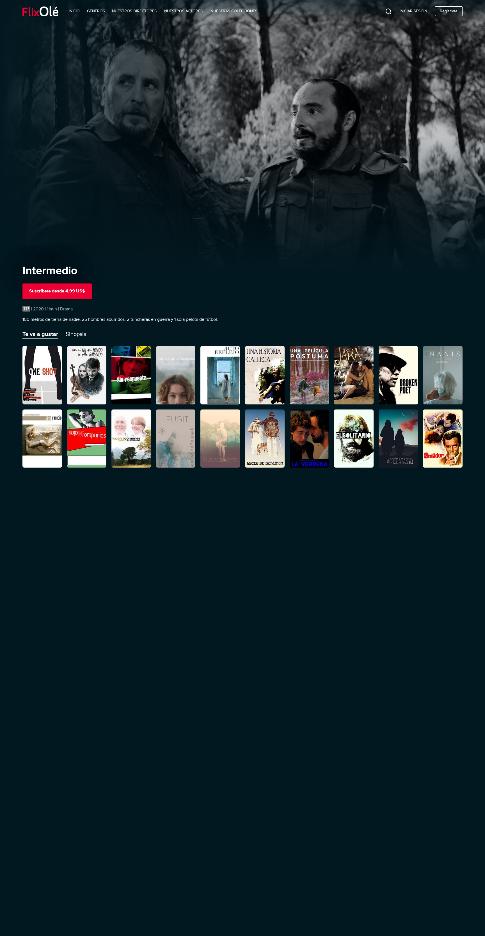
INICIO (74, 11)
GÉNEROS (96, 11)
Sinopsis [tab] (76, 334)
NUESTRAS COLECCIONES (234, 11)
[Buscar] (384, 11)
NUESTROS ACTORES (183, 11)
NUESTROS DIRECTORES (134, 11)
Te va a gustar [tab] (40, 334)
